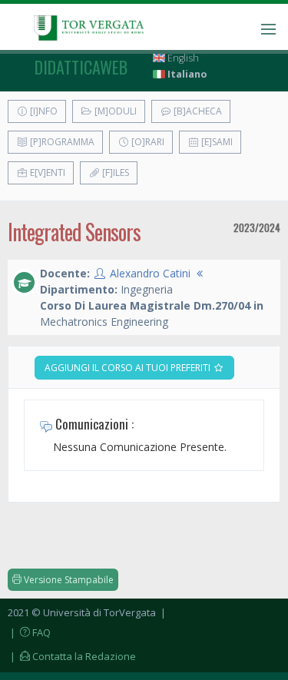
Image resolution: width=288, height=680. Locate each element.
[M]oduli (114, 111)
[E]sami (216, 141)
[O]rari (146, 141)
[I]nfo (43, 111)
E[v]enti (46, 172)
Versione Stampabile (68, 579)
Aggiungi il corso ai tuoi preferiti (129, 367)
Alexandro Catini (150, 273)
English (182, 58)
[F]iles (114, 172)
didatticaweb (81, 67)
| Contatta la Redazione (72, 656)
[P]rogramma (61, 141)
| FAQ (29, 632)
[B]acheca (196, 111)
